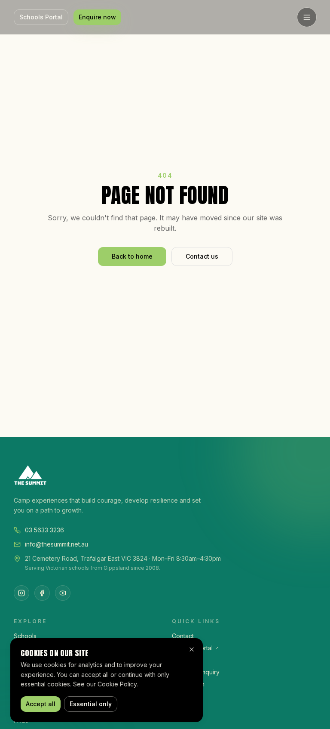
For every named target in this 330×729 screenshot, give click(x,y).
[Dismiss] (192, 649)
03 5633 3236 (44, 530)
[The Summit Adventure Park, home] (165, 475)
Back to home (132, 256)
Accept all (40, 703)
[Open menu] (306, 17)
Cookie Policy (117, 684)
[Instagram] (21, 593)
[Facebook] (42, 593)
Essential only (91, 703)
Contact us (202, 256)
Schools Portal (41, 17)
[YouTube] (62, 593)
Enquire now (97, 17)
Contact (183, 635)
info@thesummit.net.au (56, 544)
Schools (25, 635)
